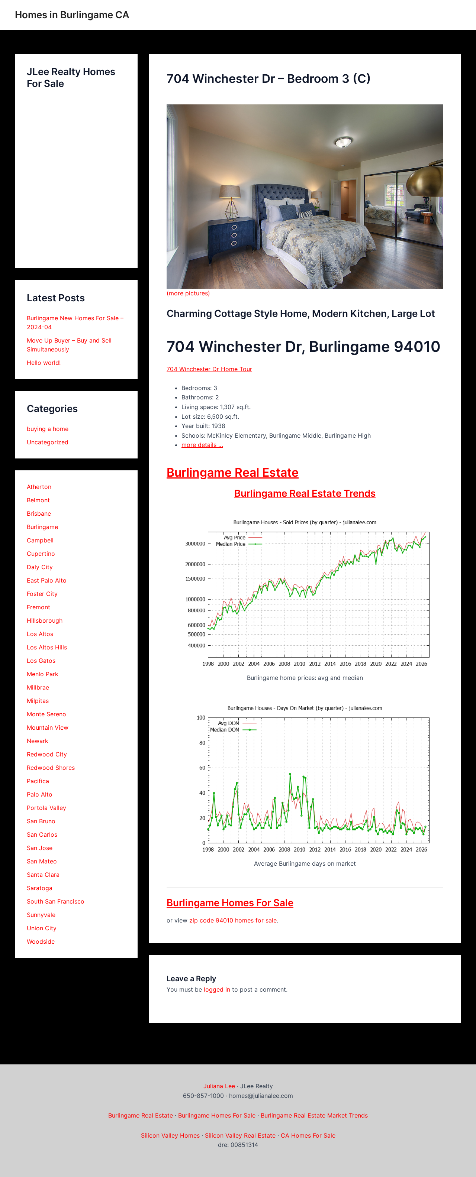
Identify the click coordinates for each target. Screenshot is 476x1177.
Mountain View (47, 727)
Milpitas (38, 700)
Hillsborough (44, 620)
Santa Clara (43, 874)
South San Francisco (55, 901)
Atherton (39, 486)
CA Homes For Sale (308, 1135)
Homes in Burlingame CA (72, 14)
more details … (202, 444)
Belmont (38, 500)
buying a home (47, 428)
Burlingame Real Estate (233, 472)
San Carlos (42, 834)
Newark (37, 741)
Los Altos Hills (47, 647)
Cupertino (41, 553)
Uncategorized (47, 442)
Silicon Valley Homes (170, 1135)
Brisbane (39, 513)
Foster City (42, 593)
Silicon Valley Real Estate (240, 1135)
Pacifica (38, 781)
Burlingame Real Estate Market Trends (314, 1115)
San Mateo (42, 861)
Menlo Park (42, 674)
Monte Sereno (46, 714)
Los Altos (40, 634)
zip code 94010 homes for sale (233, 920)
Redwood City (47, 754)
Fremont (38, 607)
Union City (42, 928)
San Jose (39, 848)
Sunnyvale (41, 914)
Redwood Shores (51, 767)
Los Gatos (41, 660)
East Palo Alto (47, 580)
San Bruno (41, 821)
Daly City (40, 567)
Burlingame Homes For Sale (230, 902)
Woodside (41, 941)
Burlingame (42, 527)
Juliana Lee (219, 1086)
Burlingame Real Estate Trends (305, 493)
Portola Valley (46, 807)
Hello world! (44, 362)
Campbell (40, 540)
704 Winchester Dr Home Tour (209, 369)
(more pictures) (188, 293)
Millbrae (38, 687)
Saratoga (39, 888)
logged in (217, 989)
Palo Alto (39, 794)
